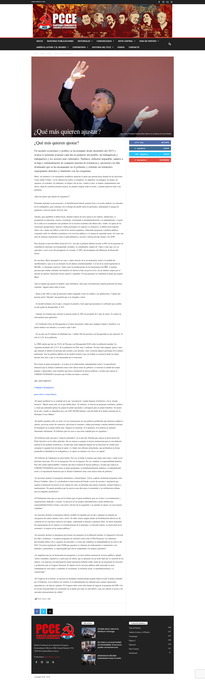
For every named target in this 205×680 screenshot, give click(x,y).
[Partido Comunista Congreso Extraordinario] (102, 20)
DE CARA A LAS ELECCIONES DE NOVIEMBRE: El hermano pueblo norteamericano (110, 645)
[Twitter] (171, 2)
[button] (170, 44)
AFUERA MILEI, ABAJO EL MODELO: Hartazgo (108, 630)
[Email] (50, 611)
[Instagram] (163, 2)
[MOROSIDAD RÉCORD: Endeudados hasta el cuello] (89, 659)
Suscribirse (164, 160)
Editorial (132, 644)
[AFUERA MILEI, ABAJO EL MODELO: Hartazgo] (89, 633)
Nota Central (125, 41)
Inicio (39, 41)
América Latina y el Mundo (51, 47)
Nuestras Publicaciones (60, 41)
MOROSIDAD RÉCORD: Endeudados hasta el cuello (109, 656)
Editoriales (84, 41)
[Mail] (167, 2)
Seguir (166, 148)
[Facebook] (159, 2)
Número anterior (46, 53)
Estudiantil (133, 653)
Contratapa (79, 47)
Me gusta (165, 142)
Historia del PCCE (101, 47)
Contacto (134, 47)
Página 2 (132, 640)
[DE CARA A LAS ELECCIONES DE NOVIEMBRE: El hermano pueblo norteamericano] (89, 646)
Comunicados (104, 41)
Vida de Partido (147, 41)
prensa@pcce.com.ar (52, 656)
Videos (121, 47)
